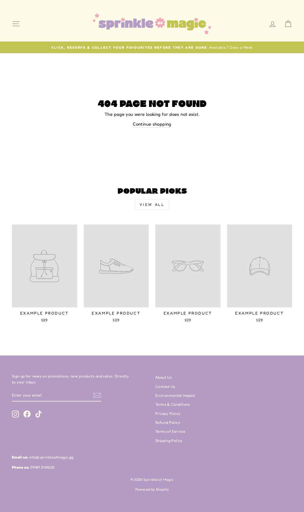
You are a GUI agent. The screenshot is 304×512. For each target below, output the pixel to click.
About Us (163, 377)
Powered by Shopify (152, 489)
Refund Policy (167, 422)
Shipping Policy (169, 440)
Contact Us (165, 386)
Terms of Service (170, 431)
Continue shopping (152, 124)
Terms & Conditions (172, 404)
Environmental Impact (175, 395)
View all (152, 204)
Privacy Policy (167, 413)
